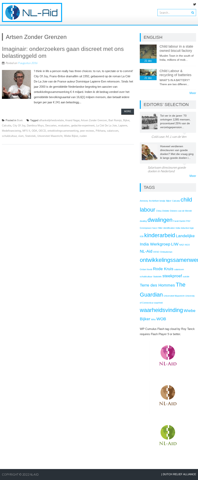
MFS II (26, 130)
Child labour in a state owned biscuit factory (176, 49)
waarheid (158, 303)
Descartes (51, 125)
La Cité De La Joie (106, 125)
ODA (34, 130)
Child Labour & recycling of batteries (175, 73)
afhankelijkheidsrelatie (51, 120)
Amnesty (144, 201)
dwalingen (160, 220)
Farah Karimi (179, 221)
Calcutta (6, 125)
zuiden (83, 136)
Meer (192, 93)
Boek (20, 120)
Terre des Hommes (157, 285)
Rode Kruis (163, 268)
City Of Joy (19, 125)
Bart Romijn (115, 120)
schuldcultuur (9, 136)
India (178, 228)
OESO (156, 252)
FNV (188, 221)
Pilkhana (100, 130)
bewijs (162, 201)
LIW (174, 244)
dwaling (143, 221)
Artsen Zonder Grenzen (94, 120)
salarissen (112, 130)
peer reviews (87, 130)
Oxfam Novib (146, 269)
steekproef (172, 276)
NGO (187, 245)
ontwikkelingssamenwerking (63, 130)
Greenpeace (146, 228)
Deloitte (165, 211)
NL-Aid (146, 251)
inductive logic (187, 228)
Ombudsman (166, 252)
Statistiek (30, 136)
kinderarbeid (159, 235)
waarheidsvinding (161, 310)
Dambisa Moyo (35, 125)
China (158, 211)
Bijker (126, 120)
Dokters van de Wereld (181, 211)
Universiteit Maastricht (49, 136)
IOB (141, 236)
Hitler (160, 228)
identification (169, 228)
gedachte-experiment (83, 125)
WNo (153, 319)
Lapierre (122, 125)
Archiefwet (154, 201)
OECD (42, 130)
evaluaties (64, 125)
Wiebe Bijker (71, 136)
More (127, 111)
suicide (186, 276)
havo (154, 228)
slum (21, 136)
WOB (161, 319)
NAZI (181, 245)
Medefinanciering (11, 130)
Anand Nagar (72, 120)
